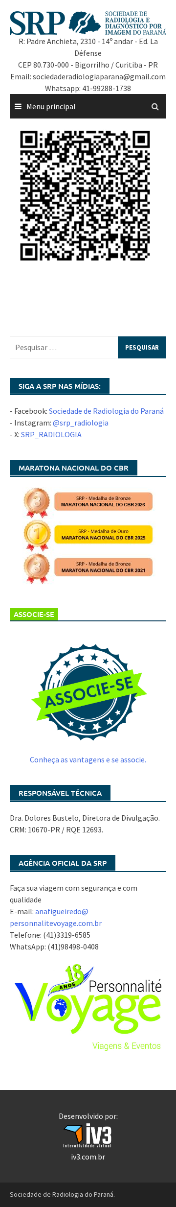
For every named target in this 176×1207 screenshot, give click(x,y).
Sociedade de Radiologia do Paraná (106, 411)
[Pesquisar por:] (88, 347)
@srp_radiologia (81, 422)
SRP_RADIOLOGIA (51, 434)
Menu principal (51, 106)
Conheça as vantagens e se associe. (88, 759)
